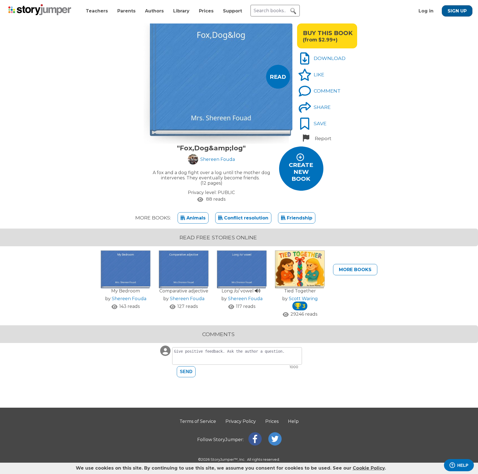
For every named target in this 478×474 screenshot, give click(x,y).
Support (232, 11)
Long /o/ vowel (238, 291)
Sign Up (457, 11)
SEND (186, 371)
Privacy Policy (240, 421)
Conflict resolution (245, 218)
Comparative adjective (183, 291)
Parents (126, 11)
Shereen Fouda (129, 298)
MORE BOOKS (355, 269)
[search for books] (293, 11)
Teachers (97, 11)
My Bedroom (125, 291)
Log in (426, 11)
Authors (154, 11)
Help (293, 421)
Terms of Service (198, 421)
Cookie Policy (369, 468)
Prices (206, 11)
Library (181, 11)
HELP (462, 465)
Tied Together (300, 291)
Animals (195, 218)
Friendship (298, 218)
